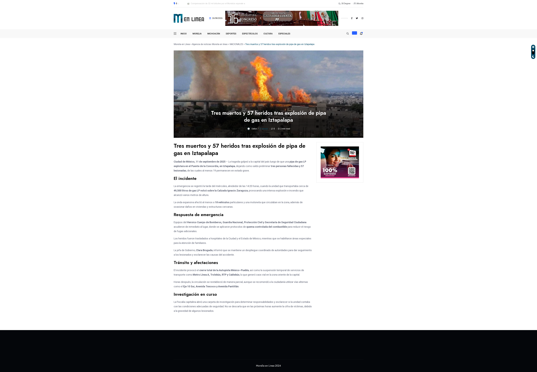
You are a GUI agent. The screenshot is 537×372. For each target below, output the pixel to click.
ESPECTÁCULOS (250, 33)
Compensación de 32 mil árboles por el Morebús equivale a (218, 3)
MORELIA (197, 33)
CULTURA (268, 33)
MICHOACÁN (213, 33)
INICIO (184, 33)
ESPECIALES (284, 33)
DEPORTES (231, 33)
